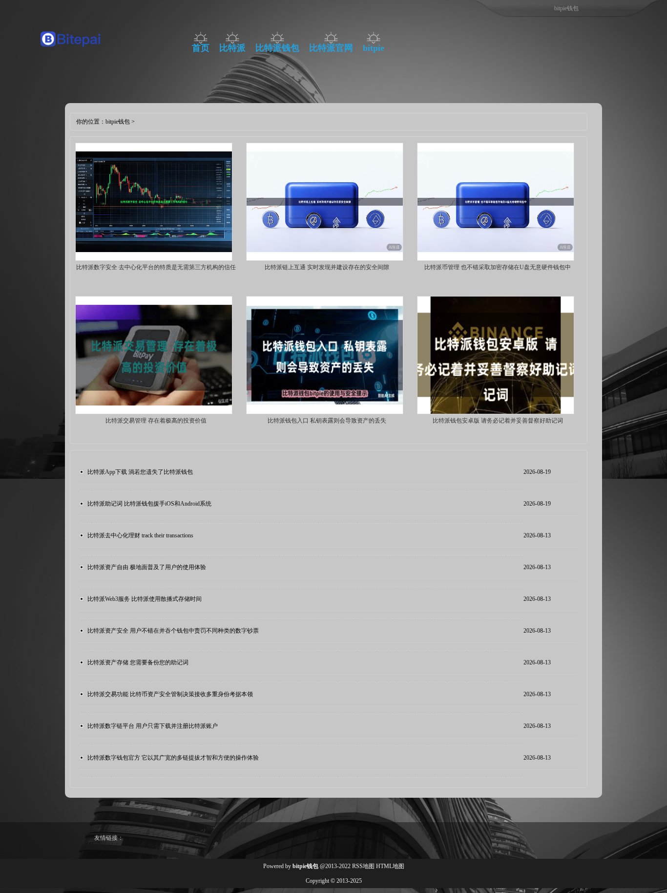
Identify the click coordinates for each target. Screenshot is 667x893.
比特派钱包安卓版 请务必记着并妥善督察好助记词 (498, 420)
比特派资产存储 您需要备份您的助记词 (137, 662)
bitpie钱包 (117, 121)
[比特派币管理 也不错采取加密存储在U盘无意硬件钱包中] (495, 258)
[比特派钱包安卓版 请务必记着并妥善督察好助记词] (495, 412)
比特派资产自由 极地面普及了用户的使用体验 (146, 567)
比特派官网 (331, 48)
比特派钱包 (277, 48)
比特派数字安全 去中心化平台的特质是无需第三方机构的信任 (156, 267)
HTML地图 (390, 866)
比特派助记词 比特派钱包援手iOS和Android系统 (149, 503)
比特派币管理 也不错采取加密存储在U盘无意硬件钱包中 (497, 267)
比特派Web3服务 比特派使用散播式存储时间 (144, 598)
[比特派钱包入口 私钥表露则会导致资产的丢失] (324, 412)
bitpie (373, 48)
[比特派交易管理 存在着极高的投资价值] (153, 412)
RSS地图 (363, 866)
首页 (200, 48)
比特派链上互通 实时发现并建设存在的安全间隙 (327, 267)
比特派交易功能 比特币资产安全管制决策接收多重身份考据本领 (170, 694)
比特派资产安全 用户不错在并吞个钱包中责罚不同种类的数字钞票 (173, 630)
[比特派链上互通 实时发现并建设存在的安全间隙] (324, 258)
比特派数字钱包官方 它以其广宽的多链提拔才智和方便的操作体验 (173, 757)
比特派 (232, 48)
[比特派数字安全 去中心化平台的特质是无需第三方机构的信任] (153, 258)
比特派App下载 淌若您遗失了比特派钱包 (140, 471)
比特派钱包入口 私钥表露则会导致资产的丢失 (327, 420)
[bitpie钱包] (71, 49)
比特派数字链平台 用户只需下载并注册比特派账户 (152, 726)
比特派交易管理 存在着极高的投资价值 (156, 420)
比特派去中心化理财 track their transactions (140, 535)
